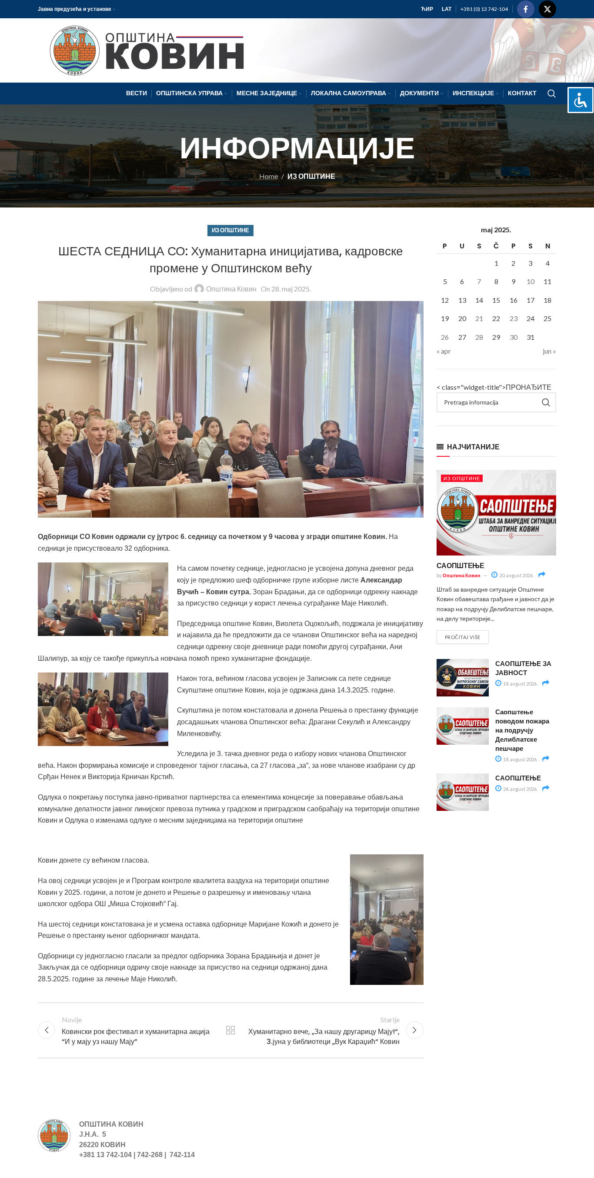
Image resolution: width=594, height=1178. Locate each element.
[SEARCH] (546, 402)
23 (513, 318)
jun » (549, 351)
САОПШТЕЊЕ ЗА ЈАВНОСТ (523, 668)
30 (513, 337)
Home (268, 176)
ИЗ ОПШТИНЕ (311, 176)
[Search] (552, 93)
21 (479, 318)
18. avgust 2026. (519, 683)
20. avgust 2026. (516, 575)
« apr (444, 351)
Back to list (230, 1030)
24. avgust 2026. (519, 789)
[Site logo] (143, 49)
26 (445, 337)
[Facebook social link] (525, 9)
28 (479, 337)
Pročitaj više (463, 637)
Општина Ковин (231, 288)
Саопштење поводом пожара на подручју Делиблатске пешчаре (522, 730)
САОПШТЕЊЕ (460, 565)
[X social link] (547, 9)
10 (530, 281)
